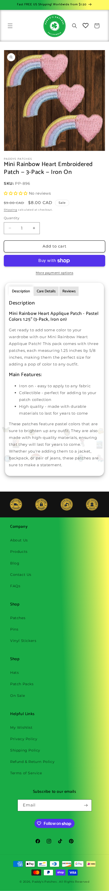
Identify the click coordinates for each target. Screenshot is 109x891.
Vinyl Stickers (23, 640)
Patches (17, 618)
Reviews (69, 291)
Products (19, 551)
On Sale (17, 695)
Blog (14, 563)
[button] (10, 25)
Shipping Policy (25, 750)
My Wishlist (21, 727)
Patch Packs (22, 684)
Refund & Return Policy (32, 761)
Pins (14, 629)
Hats (14, 672)
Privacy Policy (23, 739)
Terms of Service (26, 773)
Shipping (10, 209)
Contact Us (20, 574)
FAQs (15, 586)
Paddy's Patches (44, 881)
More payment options (54, 273)
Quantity (11, 218)
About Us (19, 540)
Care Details (46, 291)
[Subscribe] (86, 805)
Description (21, 291)
